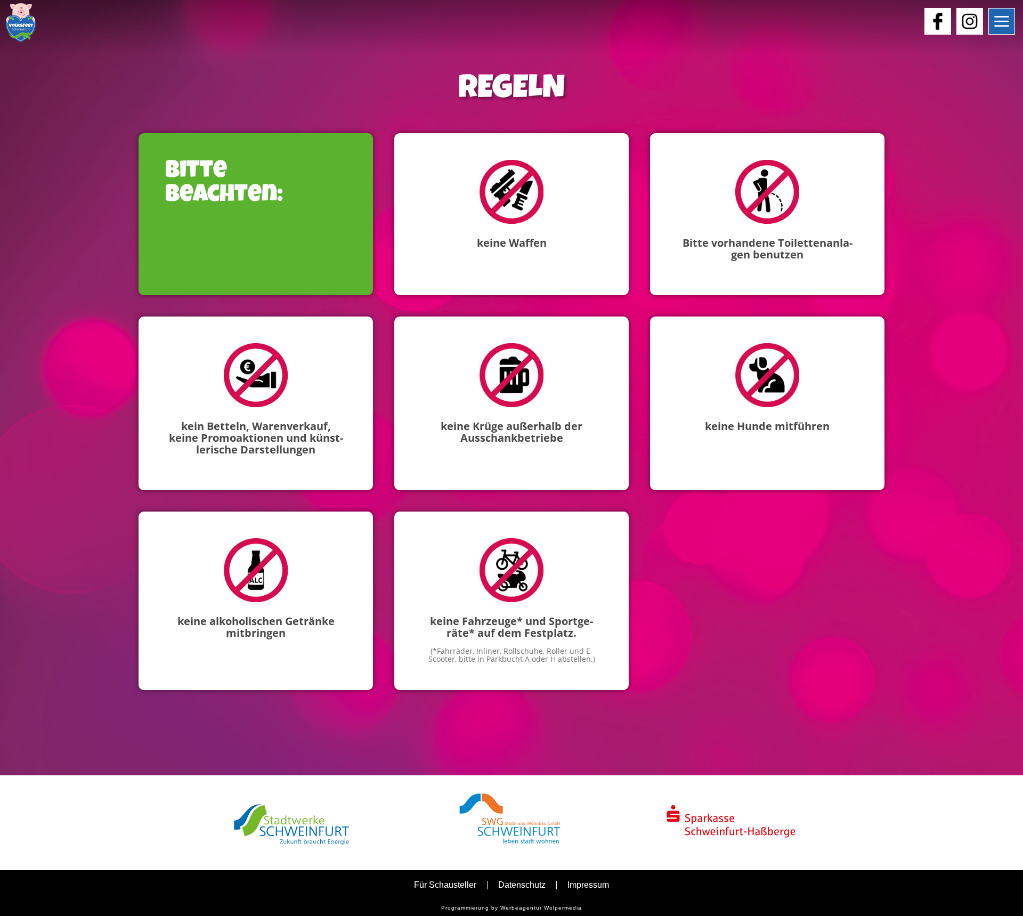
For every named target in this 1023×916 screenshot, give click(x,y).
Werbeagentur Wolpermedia (541, 908)
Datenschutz (522, 884)
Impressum (588, 884)
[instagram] (969, 21)
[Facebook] (937, 21)
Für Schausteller (445, 884)
